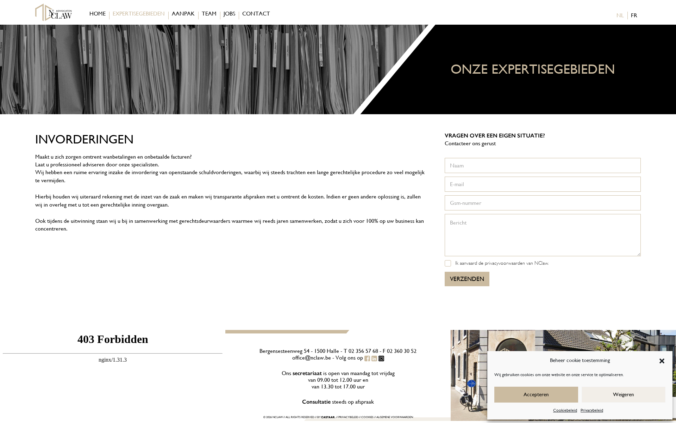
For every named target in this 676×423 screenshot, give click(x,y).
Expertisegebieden (139, 13)
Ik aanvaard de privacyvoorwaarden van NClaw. (502, 263)
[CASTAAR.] (328, 417)
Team (209, 13)
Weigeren (623, 394)
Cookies (367, 417)
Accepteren (536, 394)
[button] (661, 360)
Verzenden (467, 278)
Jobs (229, 13)
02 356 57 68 (363, 351)
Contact (256, 13)
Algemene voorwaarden (394, 417)
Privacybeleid (592, 410)
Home (97, 13)
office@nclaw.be (311, 357)
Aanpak (183, 13)
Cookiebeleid (565, 410)
